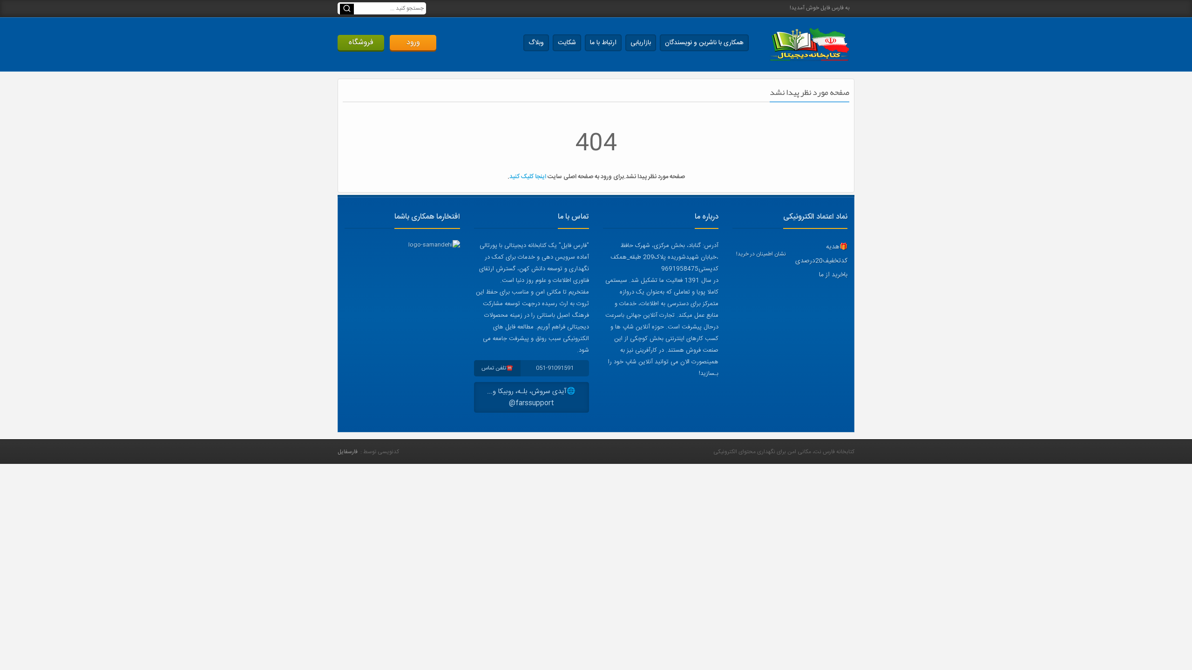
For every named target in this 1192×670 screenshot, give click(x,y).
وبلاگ (536, 42)
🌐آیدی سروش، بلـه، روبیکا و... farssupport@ (531, 397)
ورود (413, 42)
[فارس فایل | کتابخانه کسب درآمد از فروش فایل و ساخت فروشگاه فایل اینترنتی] (809, 44)
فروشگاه (361, 42)
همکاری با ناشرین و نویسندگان (704, 42)
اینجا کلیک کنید (527, 177)
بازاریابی (640, 42)
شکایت (567, 42)
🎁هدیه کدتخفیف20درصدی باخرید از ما (821, 261)
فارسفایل (348, 451)
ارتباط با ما (603, 42)
